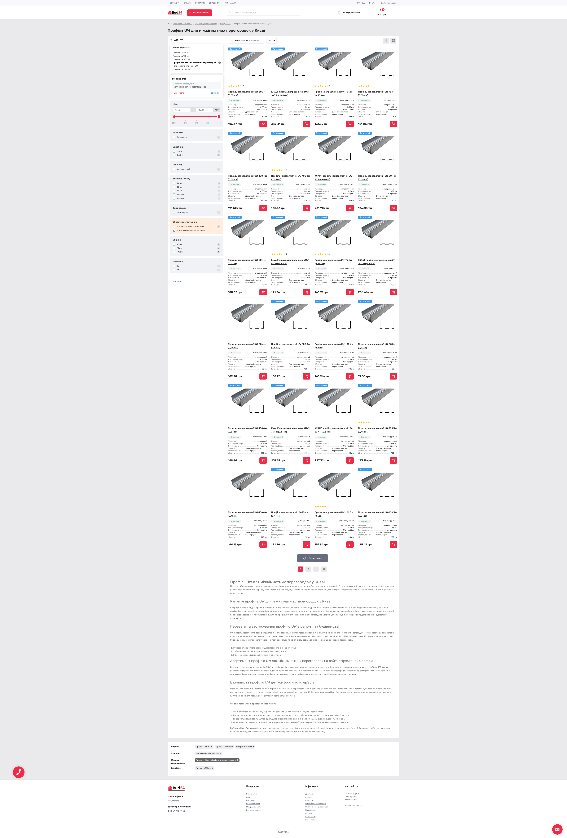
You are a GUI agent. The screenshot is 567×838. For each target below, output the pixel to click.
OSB (248, 797)
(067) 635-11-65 (351, 12)
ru (358, 3)
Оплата (187, 3)
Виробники (214, 3)
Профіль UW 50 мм (181, 56)
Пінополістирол (253, 804)
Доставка (174, 3)
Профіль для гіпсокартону (206, 24)
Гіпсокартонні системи (182, 24)
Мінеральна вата (253, 807)
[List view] (386, 41)
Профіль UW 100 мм (181, 59)
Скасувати (179, 93)
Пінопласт (250, 800)
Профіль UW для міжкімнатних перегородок (194, 63)
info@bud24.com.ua (353, 806)
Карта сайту (310, 817)
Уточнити (214, 93)
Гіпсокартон (251, 794)
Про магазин (231, 3)
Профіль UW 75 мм (181, 52)
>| (324, 569)
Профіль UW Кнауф (181, 69)
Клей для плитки (253, 810)
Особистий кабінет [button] (389, 3)
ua (363, 3)
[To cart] (263, 124)
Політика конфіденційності (316, 807)
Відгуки (308, 813)
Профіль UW (225, 24)
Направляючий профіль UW (185, 66)
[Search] (230, 13)
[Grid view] (393, 41)
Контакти (200, 3)
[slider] (174, 116)
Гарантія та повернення (315, 804)
